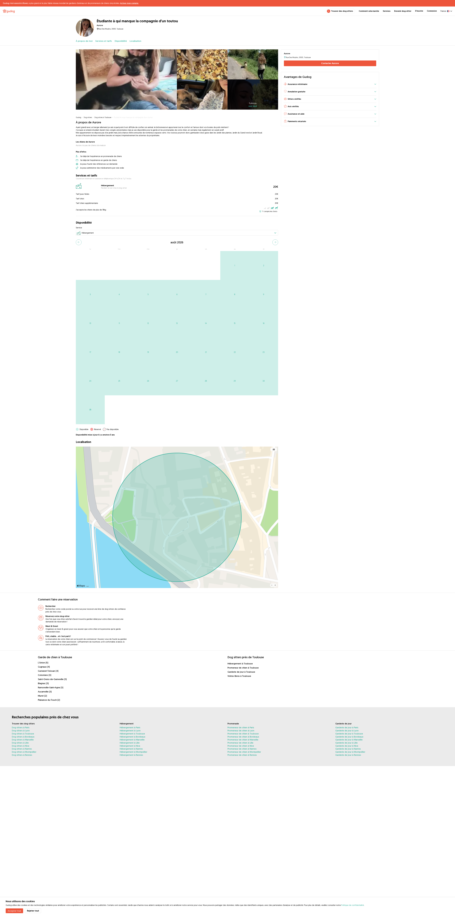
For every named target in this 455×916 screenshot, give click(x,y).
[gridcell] (234, 265)
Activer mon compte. (129, 3)
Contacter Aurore (330, 63)
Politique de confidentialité (352, 905)
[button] (330, 84)
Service (79, 227)
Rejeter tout (33, 910)
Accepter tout (14, 910)
